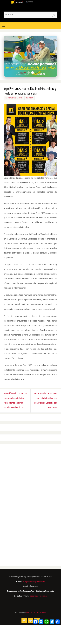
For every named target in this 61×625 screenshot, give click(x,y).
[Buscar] (53, 15)
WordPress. (42, 613)
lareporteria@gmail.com (34, 581)
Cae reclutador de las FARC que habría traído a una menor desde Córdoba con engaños (45, 400)
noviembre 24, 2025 (14, 98)
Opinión (29, 98)
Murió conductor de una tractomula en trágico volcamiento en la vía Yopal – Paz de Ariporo (15, 400)
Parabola (30, 613)
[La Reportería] (24, 620)
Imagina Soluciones (38, 596)
